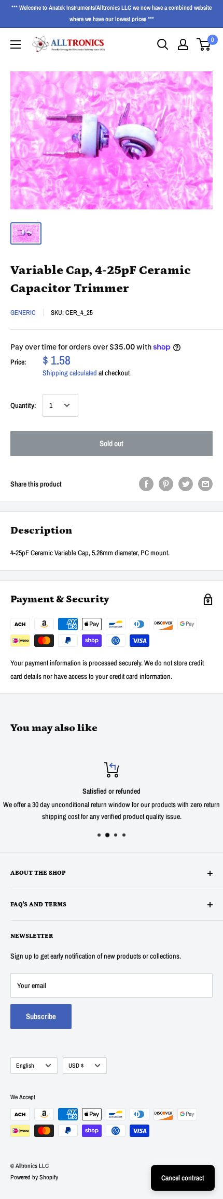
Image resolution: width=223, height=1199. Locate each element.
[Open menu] (15, 44)
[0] (204, 44)
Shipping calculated (70, 372)
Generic (23, 312)
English (25, 1065)
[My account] (183, 44)
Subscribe (41, 1016)
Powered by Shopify (34, 1177)
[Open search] (163, 44)
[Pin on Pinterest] (166, 484)
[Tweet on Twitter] (185, 484)
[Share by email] (205, 484)
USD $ (75, 1065)
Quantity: (23, 405)
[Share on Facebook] (146, 484)
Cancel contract (182, 1177)
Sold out (111, 443)
